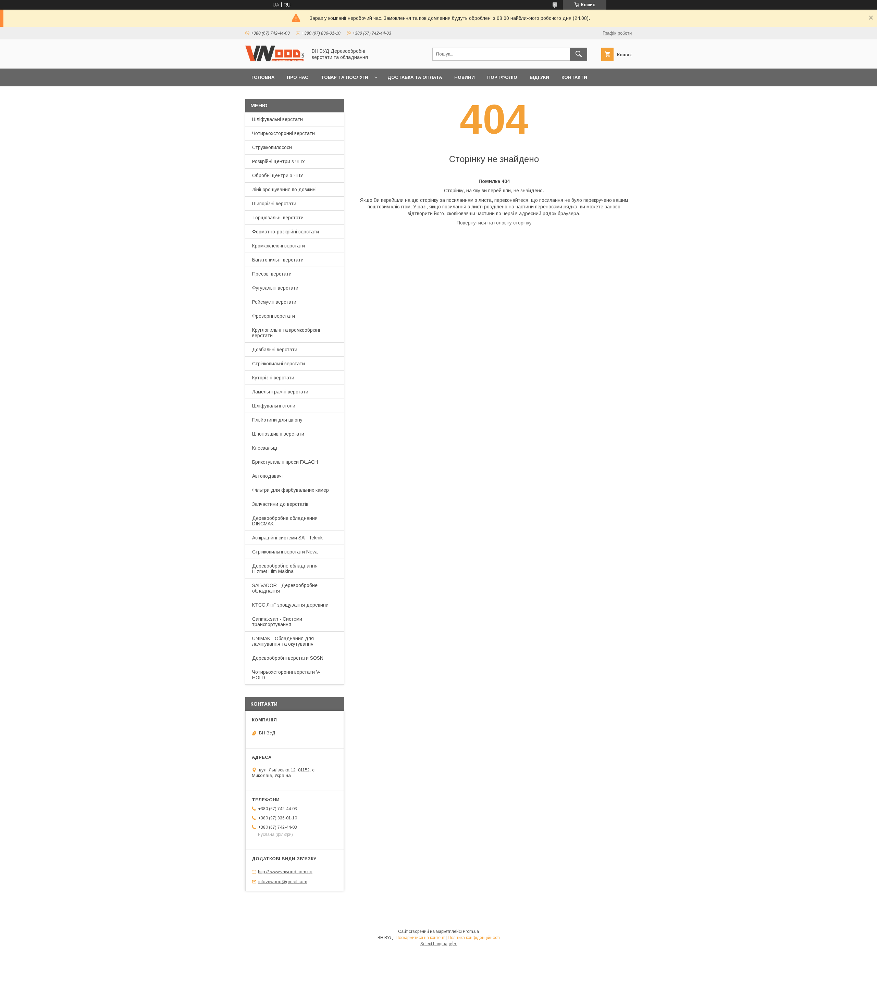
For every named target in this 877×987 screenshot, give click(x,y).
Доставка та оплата (414, 77)
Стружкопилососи (272, 147)
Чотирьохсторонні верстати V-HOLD (286, 674)
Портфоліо (502, 77)
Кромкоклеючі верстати (278, 245)
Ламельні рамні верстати (280, 391)
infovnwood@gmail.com (282, 881)
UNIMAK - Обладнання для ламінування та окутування (283, 641)
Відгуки (539, 77)
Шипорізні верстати (274, 203)
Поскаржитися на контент (420, 937)
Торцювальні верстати (278, 217)
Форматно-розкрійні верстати (285, 231)
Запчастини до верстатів (280, 504)
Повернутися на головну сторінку (494, 223)
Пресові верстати (272, 274)
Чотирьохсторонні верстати (283, 133)
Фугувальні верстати (275, 288)
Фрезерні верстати (273, 316)
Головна (262, 77)
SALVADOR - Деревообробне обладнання (285, 588)
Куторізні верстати (273, 377)
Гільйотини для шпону (277, 420)
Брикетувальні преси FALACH (285, 462)
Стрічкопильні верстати (278, 363)
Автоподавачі (267, 476)
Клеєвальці (264, 448)
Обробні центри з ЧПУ (277, 175)
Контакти (574, 77)
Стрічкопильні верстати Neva (285, 552)
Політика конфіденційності (474, 937)
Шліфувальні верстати (277, 119)
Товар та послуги (344, 77)
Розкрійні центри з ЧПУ (278, 161)
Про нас (297, 77)
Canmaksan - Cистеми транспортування (277, 621)
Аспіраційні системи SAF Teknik (287, 537)
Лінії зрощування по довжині (284, 189)
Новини (464, 77)
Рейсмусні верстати (274, 302)
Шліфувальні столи (273, 406)
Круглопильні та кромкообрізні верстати (286, 332)
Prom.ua (471, 931)
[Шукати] (578, 54)
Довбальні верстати (274, 349)
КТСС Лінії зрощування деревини (290, 605)
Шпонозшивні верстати (278, 434)
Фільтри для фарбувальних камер (290, 490)
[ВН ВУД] (274, 59)
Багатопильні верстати (278, 260)
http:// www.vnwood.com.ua (285, 871)
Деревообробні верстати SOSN (287, 658)
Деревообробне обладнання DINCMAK (285, 520)
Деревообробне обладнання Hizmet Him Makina (285, 568)
